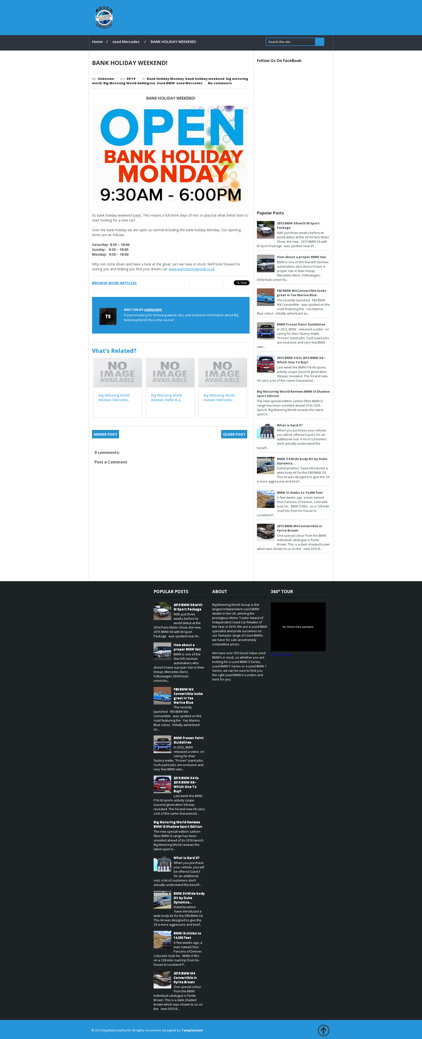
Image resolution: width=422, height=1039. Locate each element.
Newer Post (105, 434)
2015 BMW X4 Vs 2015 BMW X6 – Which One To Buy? (301, 360)
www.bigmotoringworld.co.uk (192, 269)
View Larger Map (281, 654)
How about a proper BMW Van (301, 257)
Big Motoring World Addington (129, 83)
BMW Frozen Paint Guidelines (301, 324)
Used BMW (166, 83)
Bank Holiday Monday (165, 78)
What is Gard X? (290, 425)
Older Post (234, 434)
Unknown (106, 78)
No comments (220, 83)
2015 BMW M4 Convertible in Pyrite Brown (185, 977)
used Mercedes (126, 41)
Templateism (192, 1030)
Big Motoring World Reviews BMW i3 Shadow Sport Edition (178, 824)
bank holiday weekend (204, 78)
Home (97, 41)
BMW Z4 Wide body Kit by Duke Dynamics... (189, 897)
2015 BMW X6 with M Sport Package (188, 606)
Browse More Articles (114, 282)
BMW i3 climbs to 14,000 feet (300, 492)
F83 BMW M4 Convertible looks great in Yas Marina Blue (301, 292)
